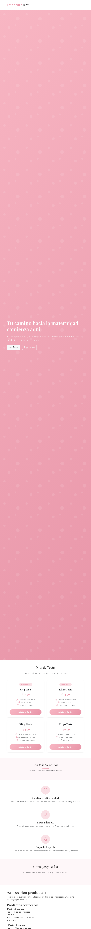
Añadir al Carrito (26, 712)
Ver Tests (13, 347)
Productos (29, 347)
